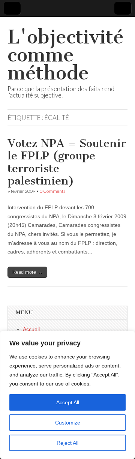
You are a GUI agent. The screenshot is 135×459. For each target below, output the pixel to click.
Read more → (27, 272)
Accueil (31, 329)
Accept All (67, 402)
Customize (67, 423)
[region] (67, 395)
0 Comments (52, 191)
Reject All (67, 443)
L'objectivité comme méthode (66, 55)
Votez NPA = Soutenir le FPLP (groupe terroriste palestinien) (67, 162)
